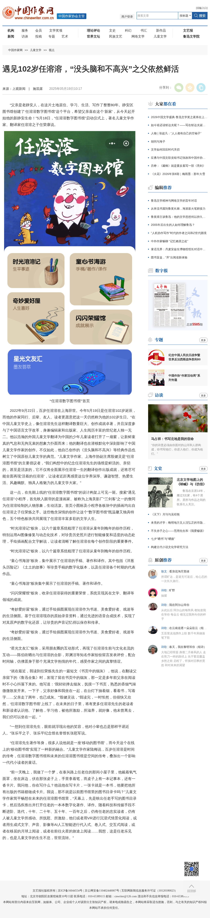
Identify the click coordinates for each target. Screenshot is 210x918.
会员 (38, 30)
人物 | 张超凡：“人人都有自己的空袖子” (176, 133)
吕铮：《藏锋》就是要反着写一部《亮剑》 (178, 165)
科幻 (128, 30)
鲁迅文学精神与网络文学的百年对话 (174, 200)
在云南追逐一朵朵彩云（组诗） (189, 628)
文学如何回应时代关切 (165, 149)
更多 (203, 340)
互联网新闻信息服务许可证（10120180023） (149, 890)
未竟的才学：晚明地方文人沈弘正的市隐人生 (179, 522)
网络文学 (138, 36)
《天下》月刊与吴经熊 (165, 514)
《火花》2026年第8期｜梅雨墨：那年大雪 (178, 174)
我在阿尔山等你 (179, 604)
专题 (51, 36)
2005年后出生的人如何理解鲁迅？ (173, 224)
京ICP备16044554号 (70, 890)
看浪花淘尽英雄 (179, 571)
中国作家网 (15, 50)
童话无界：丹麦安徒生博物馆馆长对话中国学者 (179, 249)
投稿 (38, 36)
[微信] (178, 87)
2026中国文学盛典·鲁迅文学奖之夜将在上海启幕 (179, 117)
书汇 (143, 30)
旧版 (202, 8)
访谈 (25, 36)
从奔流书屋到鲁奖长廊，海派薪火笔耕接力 (178, 208)
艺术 (65, 36)
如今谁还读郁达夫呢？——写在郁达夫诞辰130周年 (179, 125)
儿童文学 (160, 36)
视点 (52, 50)
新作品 (161, 30)
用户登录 (127, 16)
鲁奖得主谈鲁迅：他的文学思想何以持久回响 (179, 216)
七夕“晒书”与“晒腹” (163, 538)
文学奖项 (55, 30)
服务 (25, 30)
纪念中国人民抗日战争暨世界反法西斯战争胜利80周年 (185, 357)
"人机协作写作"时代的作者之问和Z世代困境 (179, 233)
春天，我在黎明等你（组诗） (188, 647)
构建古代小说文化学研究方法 (169, 547)
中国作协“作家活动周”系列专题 (184, 377)
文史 (112, 30)
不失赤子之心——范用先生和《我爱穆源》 (178, 530)
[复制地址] (200, 87)
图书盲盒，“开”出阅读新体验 (169, 257)
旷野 (172, 590)
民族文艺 (115, 36)
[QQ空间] (189, 87)
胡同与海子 (158, 141)
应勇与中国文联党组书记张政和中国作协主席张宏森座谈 (179, 157)
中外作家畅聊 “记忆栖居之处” (169, 241)
